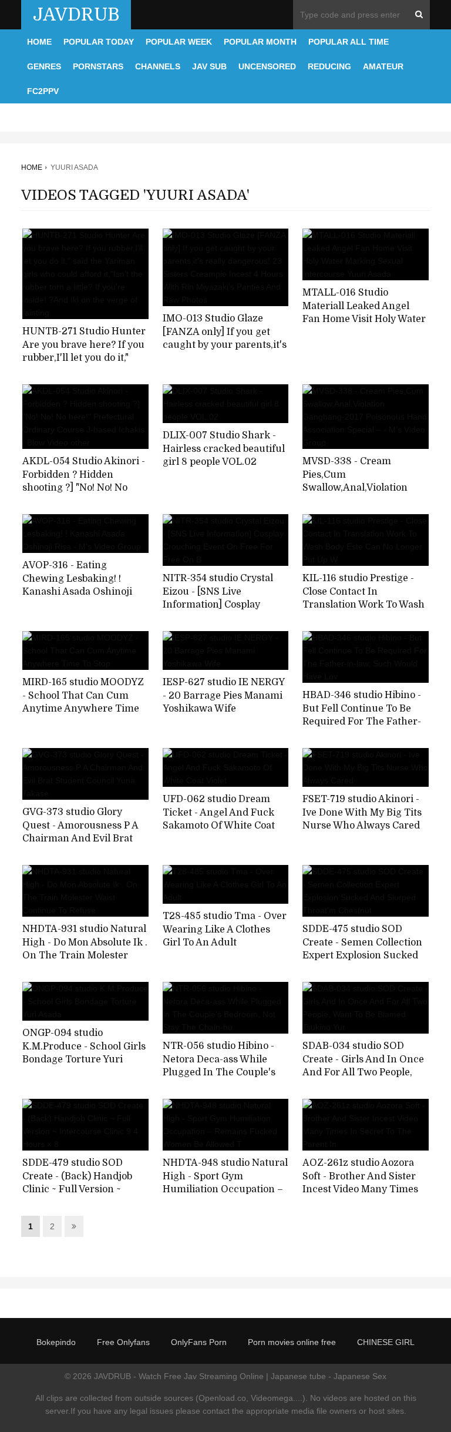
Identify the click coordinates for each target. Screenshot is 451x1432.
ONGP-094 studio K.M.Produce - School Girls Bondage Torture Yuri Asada (84, 1053)
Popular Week (179, 41)
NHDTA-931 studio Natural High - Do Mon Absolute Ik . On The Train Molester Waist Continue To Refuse (84, 949)
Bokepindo (56, 1342)
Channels (157, 66)
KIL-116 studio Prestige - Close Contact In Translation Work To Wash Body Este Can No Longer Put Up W (363, 605)
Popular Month (260, 41)
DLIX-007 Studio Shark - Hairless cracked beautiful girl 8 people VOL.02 (224, 448)
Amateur (383, 66)
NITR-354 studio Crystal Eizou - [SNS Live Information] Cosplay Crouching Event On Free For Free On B (222, 605)
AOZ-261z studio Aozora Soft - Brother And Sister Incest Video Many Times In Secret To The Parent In (363, 1183)
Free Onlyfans (123, 1342)
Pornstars (98, 66)
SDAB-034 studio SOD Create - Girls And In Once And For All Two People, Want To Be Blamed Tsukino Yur (363, 1073)
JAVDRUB (76, 15)
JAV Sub (209, 66)
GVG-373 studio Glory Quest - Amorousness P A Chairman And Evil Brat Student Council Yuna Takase (80, 839)
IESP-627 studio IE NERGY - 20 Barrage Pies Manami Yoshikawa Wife (223, 695)
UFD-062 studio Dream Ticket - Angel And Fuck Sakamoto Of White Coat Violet (219, 819)
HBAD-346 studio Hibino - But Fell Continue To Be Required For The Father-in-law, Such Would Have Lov (361, 722)
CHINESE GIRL (386, 1342)
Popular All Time (348, 41)
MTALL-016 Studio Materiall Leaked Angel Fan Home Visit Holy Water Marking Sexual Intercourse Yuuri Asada (364, 319)
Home (39, 41)
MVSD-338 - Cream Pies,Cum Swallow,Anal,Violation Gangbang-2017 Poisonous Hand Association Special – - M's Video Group (364, 495)
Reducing (329, 66)
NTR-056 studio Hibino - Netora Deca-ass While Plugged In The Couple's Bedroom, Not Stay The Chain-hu (219, 1073)
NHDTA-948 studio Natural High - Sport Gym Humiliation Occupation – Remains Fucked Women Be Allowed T (225, 1190)
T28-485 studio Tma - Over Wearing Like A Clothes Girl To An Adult (225, 929)
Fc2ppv (43, 91)
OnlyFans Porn (199, 1342)
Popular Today (98, 41)
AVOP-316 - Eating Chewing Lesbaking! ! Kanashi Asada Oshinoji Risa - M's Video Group (77, 585)
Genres (44, 66)
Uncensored (267, 66)
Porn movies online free (292, 1342)
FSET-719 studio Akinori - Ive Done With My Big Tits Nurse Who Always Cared (362, 812)
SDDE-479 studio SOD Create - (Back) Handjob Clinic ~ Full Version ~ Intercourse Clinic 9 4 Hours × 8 (77, 1190)
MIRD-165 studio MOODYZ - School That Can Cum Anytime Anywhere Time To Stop (83, 702)
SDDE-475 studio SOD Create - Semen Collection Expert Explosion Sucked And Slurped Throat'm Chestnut (362, 956)
